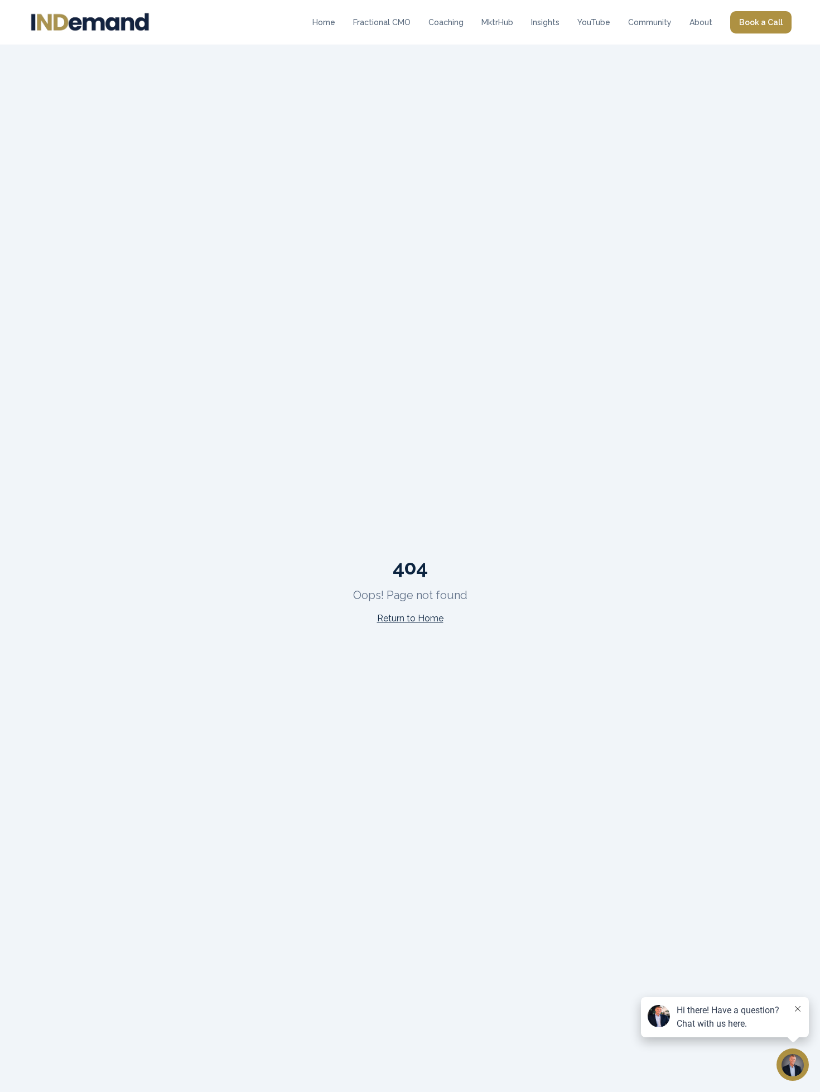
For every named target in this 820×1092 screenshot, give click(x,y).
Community (650, 22)
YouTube (593, 22)
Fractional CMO (382, 22)
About (700, 22)
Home (323, 22)
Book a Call (761, 22)
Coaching (446, 22)
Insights (545, 22)
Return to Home (410, 618)
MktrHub (497, 22)
